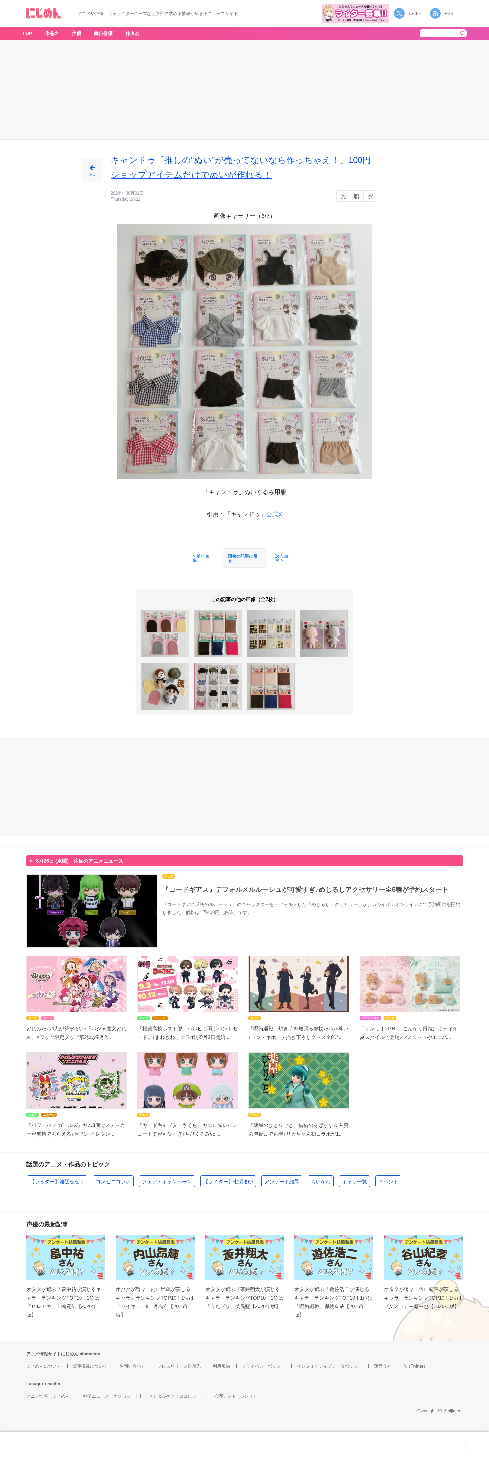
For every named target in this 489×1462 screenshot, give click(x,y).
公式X (274, 514)
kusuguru (36, 1383)
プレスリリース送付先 (179, 1366)
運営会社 (382, 1366)
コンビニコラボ (113, 1181)
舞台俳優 (103, 33)
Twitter (414, 13)
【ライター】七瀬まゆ (228, 1181)
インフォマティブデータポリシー (329, 1366)
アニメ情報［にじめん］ (50, 1396)
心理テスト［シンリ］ (235, 1396)
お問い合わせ (132, 1366)
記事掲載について (90, 1366)
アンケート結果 (281, 1181)
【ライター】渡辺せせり (57, 1181)
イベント (388, 1181)
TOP (27, 33)
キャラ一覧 (354, 1181)
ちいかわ (321, 1181)
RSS (449, 13)
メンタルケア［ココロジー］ (177, 1396)
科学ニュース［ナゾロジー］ (111, 1396)
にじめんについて (43, 1366)
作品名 (52, 33)
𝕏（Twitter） (415, 1366)
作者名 (133, 33)
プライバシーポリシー (263, 1366)
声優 (76, 33)
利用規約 (221, 1366)
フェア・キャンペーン (167, 1181)
